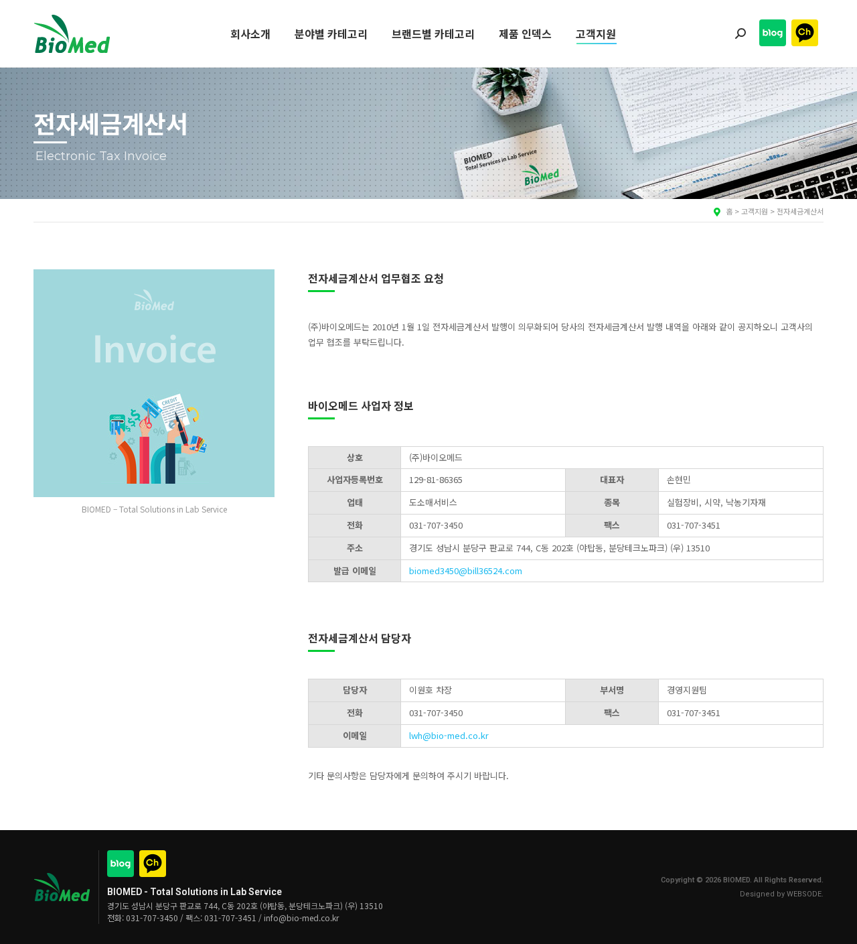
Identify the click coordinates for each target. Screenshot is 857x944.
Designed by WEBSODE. (782, 894)
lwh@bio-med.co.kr (449, 735)
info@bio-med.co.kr (301, 917)
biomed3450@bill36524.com (465, 570)
